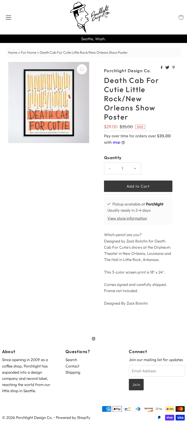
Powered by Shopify (73, 417)
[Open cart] (181, 17)
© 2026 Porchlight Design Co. (27, 417)
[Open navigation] (8, 17)
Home (12, 52)
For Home (28, 52)
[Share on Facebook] (162, 67)
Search (71, 359)
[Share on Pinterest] (173, 67)
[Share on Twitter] (167, 67)
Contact (72, 366)
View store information (127, 218)
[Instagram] (93, 338)
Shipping (72, 372)
